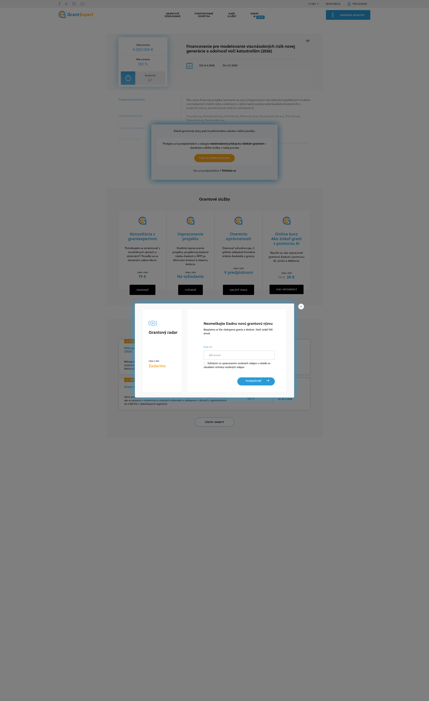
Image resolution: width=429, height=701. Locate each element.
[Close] (301, 306)
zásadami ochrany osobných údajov (224, 367)
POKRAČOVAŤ (253, 381)
